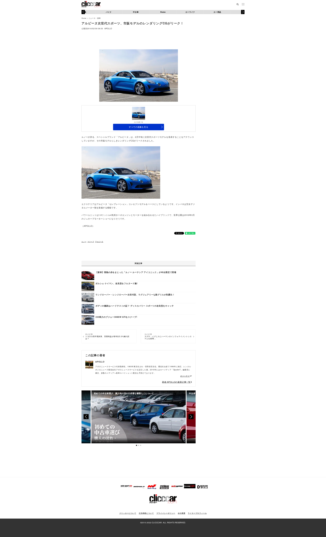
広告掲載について (146, 513)
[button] (242, 12)
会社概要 (181, 513)
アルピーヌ (99, 241)
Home (163, 12)
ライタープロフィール (197, 513)
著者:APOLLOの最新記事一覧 (176, 382)
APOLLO (108, 28)
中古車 (136, 12)
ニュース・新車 (95, 18)
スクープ (90, 241)
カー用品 (217, 12)
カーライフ (190, 12)
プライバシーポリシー (165, 513)
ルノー (84, 241)
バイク (108, 12)
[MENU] (243, 4)
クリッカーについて (127, 513)
